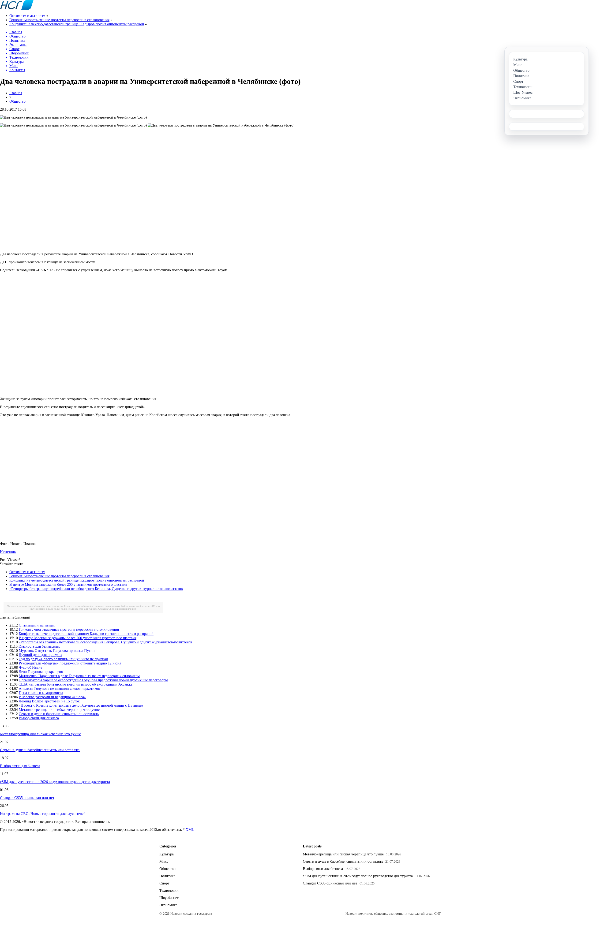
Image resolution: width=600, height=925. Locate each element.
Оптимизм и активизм (27, 16)
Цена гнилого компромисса (41, 693)
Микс (163, 861)
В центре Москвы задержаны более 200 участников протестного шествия (68, 584)
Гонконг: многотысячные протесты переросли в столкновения (59, 20)
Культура (166, 854)
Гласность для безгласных (39, 646)
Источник (8, 552)
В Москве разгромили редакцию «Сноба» (52, 697)
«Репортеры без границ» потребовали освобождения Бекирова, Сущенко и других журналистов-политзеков (96, 589)
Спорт (164, 883)
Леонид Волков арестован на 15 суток (49, 701)
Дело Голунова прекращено (41, 672)
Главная (15, 93)
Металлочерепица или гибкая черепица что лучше (35, 605)
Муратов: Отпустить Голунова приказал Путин (57, 651)
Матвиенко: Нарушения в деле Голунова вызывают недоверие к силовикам (79, 676)
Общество (17, 101)
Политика (167, 876)
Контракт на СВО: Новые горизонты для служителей (43, 814)
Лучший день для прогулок (40, 655)
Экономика (168, 905)
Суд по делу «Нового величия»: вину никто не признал (63, 659)
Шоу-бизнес (169, 898)
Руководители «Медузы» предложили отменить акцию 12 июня (70, 663)
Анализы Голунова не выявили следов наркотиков (59, 688)
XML (190, 830)
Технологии (169, 890)
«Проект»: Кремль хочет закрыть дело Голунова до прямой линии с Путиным (81, 705)
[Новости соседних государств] (17, 9)
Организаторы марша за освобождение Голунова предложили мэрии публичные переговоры (93, 680)
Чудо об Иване (30, 667)
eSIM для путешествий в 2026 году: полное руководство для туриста (95, 607)
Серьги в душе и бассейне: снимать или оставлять (92, 605)
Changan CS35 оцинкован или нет (117, 608)
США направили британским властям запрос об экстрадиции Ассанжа (75, 684)
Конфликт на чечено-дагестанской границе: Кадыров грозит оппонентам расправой (76, 24)
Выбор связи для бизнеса (135, 605)
